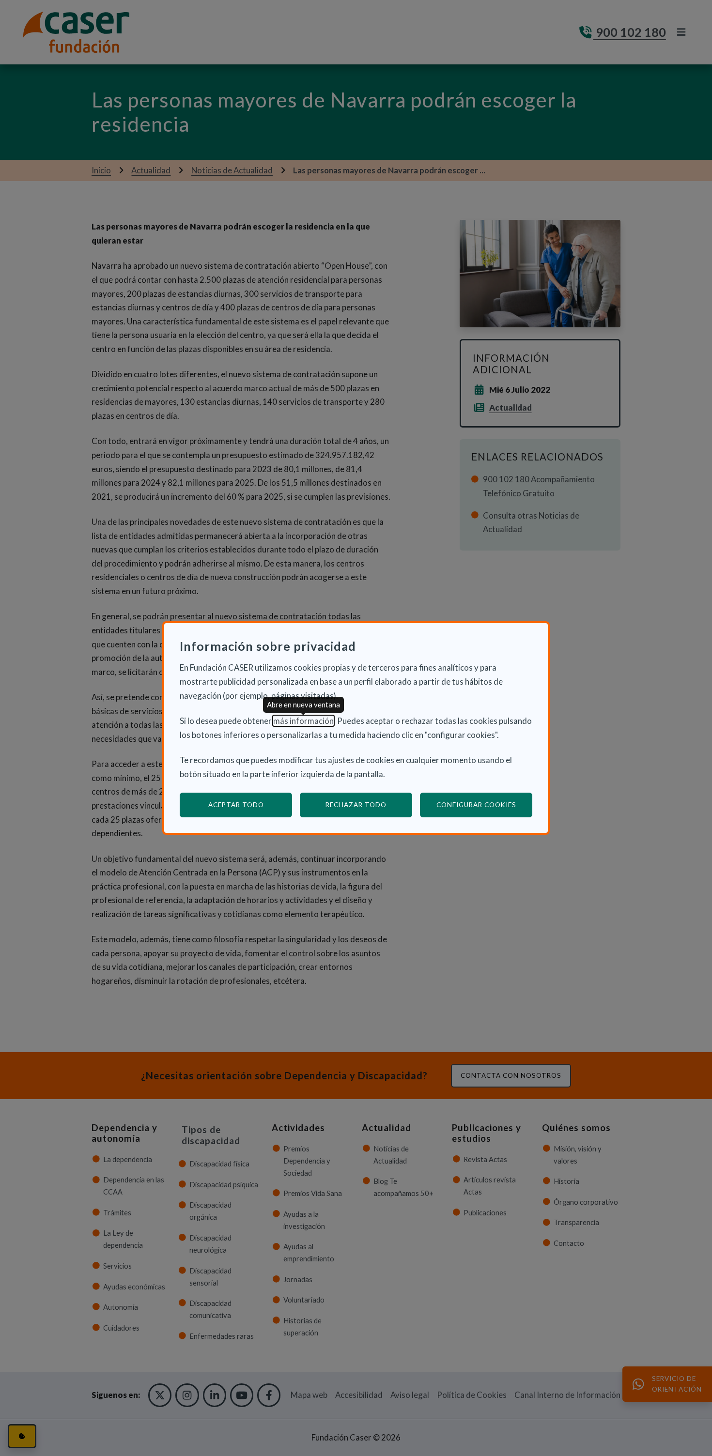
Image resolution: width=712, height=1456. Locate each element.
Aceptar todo (236, 805)
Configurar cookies (484, 804)
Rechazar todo (356, 805)
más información (303, 721)
